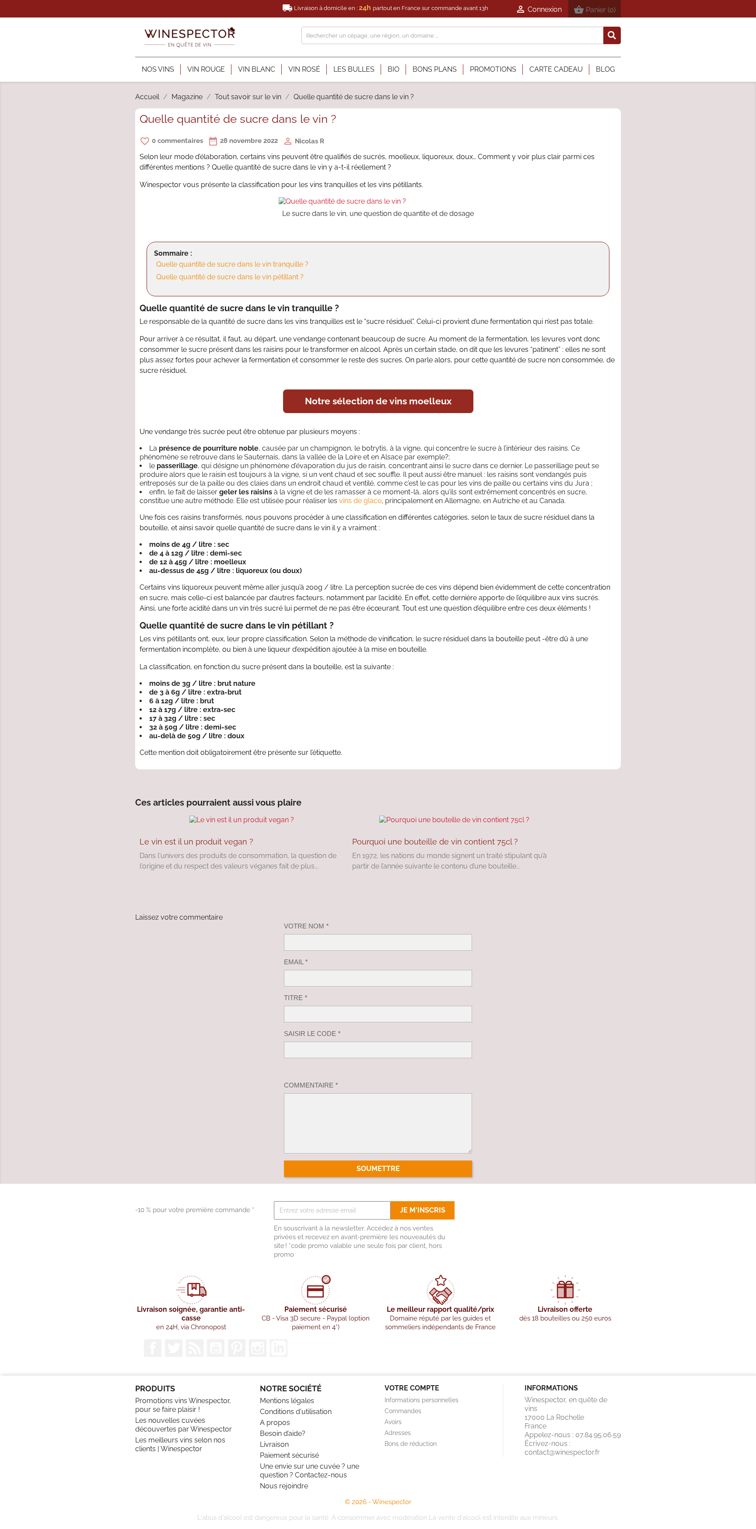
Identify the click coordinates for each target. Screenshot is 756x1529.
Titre (295, 997)
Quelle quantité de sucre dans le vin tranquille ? (232, 264)
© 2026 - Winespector (378, 1502)
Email (296, 962)
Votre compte (412, 1388)
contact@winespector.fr (562, 1452)
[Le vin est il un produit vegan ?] (241, 819)
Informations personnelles (421, 1400)
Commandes (403, 1410)
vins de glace (360, 501)
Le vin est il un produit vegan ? (196, 841)
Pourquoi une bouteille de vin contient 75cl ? (435, 841)
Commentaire (311, 1085)
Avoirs (393, 1421)
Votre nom (306, 926)
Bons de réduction (411, 1443)
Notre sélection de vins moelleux (378, 401)
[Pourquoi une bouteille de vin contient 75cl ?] (454, 819)
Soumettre (378, 1168)
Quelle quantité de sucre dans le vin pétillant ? (230, 277)
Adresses (398, 1432)
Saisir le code (312, 1033)
